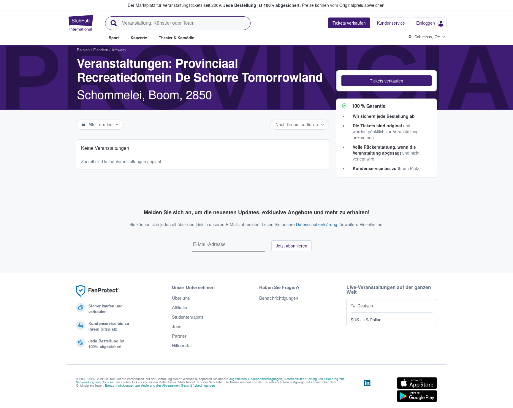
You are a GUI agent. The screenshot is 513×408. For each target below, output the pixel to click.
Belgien (83, 50)
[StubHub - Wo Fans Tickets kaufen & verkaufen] (80, 22)
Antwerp (119, 50)
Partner (179, 336)
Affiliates (180, 307)
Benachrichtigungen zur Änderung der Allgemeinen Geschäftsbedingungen (160, 385)
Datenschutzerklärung (316, 224)
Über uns (181, 298)
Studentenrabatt (187, 317)
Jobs (177, 326)
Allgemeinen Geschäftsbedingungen (255, 378)
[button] (386, 80)
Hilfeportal (182, 345)
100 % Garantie (368, 105)
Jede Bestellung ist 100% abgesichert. (262, 5)
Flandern (100, 50)
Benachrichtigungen (278, 298)
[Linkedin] (367, 391)
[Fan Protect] (97, 291)
